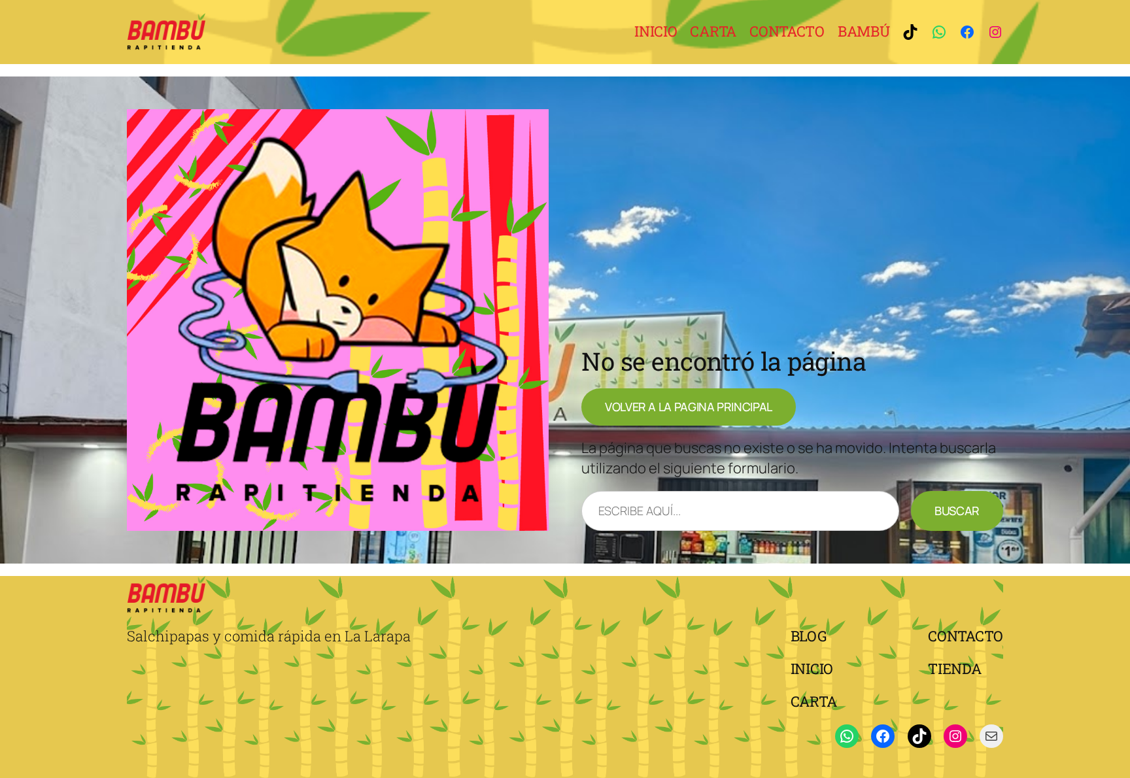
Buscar (957, 510)
